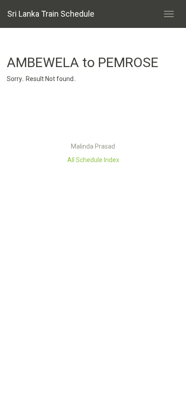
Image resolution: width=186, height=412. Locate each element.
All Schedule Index (93, 159)
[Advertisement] (93, 114)
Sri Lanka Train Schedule (50, 13)
